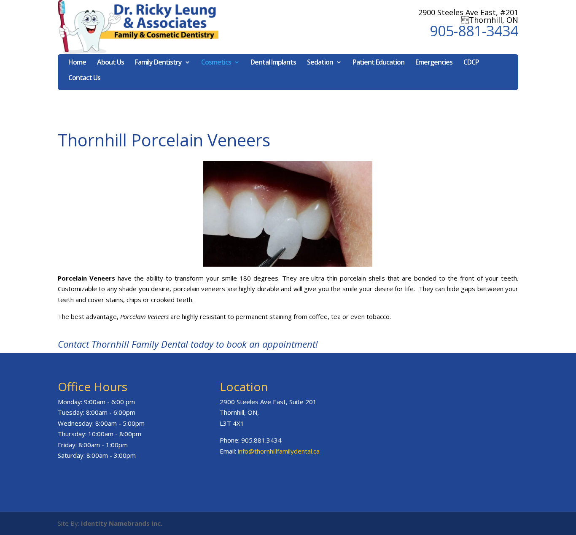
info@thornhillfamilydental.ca (279, 451)
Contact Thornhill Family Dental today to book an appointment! (188, 344)
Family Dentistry (158, 63)
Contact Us (84, 78)
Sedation (320, 63)
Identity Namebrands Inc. (121, 523)
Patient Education (378, 63)
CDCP (471, 63)
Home (77, 63)
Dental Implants (273, 63)
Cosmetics (216, 63)
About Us (110, 63)
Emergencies (433, 63)
